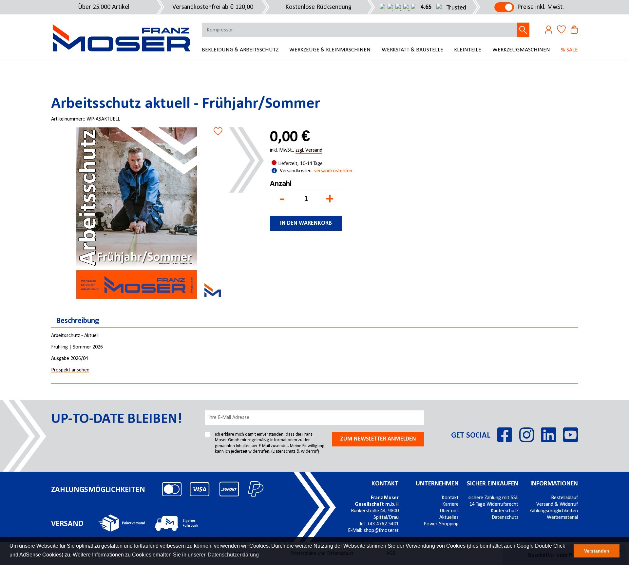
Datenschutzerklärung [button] (233, 554)
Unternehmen (437, 483)
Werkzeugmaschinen (521, 50)
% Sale (569, 50)
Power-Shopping (441, 524)
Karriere (450, 504)
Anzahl (281, 184)
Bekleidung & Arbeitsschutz (240, 50)
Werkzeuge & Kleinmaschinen (330, 50)
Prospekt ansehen (70, 370)
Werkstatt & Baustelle (412, 50)
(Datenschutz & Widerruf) (295, 451)
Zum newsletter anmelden (378, 439)
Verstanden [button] (596, 551)
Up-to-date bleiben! (116, 419)
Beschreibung (77, 321)
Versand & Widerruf (557, 504)
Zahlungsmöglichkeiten (553, 511)
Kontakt (385, 483)
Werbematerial (562, 517)
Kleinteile (467, 50)
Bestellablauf (564, 497)
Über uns (449, 511)
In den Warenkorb (306, 223)
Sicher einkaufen (492, 483)
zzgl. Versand (308, 151)
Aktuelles (449, 517)
